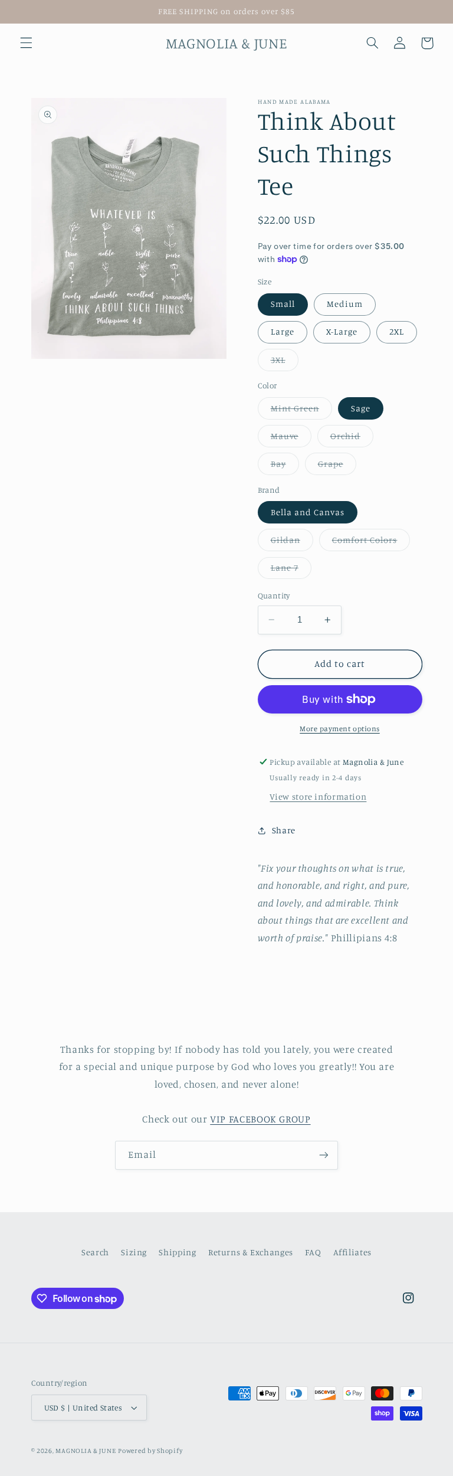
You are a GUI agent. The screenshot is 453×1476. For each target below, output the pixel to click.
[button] (26, 43)
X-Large (341, 331)
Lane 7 (291, 570)
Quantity (274, 595)
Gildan (292, 542)
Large (282, 331)
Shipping (177, 1252)
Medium (345, 304)
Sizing (134, 1252)
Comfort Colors (371, 542)
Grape (337, 466)
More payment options (340, 728)
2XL (396, 331)
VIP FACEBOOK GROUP (260, 1119)
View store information (318, 796)
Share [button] (284, 830)
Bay (285, 466)
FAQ (313, 1252)
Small (283, 304)
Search (95, 1252)
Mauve (291, 438)
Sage (360, 408)
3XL (284, 362)
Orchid (351, 438)
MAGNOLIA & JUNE (85, 1450)
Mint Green (302, 411)
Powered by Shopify (150, 1450)
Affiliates (352, 1252)
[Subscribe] (323, 1155)
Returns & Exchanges (250, 1252)
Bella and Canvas (308, 512)
